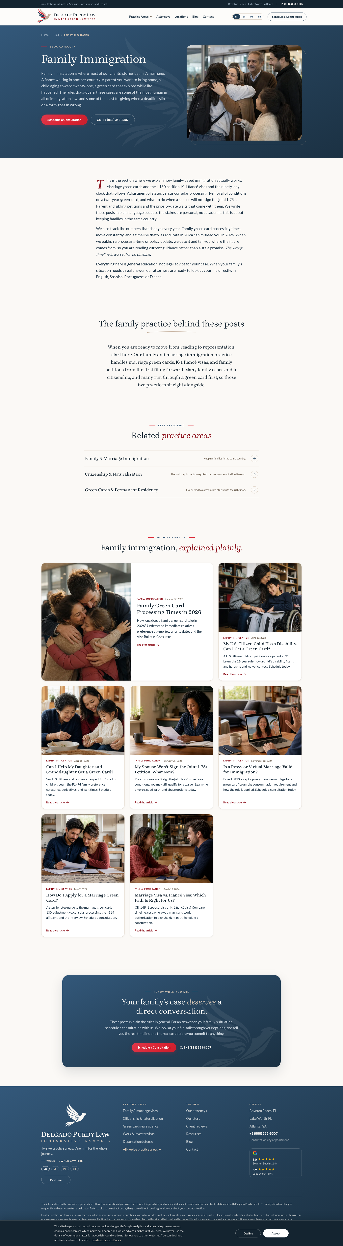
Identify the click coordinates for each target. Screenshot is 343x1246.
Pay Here (56, 1180)
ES (244, 16)
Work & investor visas (138, 1134)
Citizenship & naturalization (143, 1119)
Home (45, 34)
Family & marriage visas (140, 1111)
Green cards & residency (141, 1126)
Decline (248, 1233)
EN (236, 16)
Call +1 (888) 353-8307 (113, 119)
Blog (195, 16)
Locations (181, 16)
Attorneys (163, 16)
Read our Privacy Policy (106, 1240)
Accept (276, 1233)
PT (251, 16)
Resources (193, 1134)
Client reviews (196, 1126)
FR (259, 16)
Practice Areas (139, 16)
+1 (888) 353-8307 (291, 4)
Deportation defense (138, 1142)
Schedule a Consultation (287, 16)
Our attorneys (196, 1111)
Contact (208, 16)
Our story (193, 1119)
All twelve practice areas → (142, 1149)
